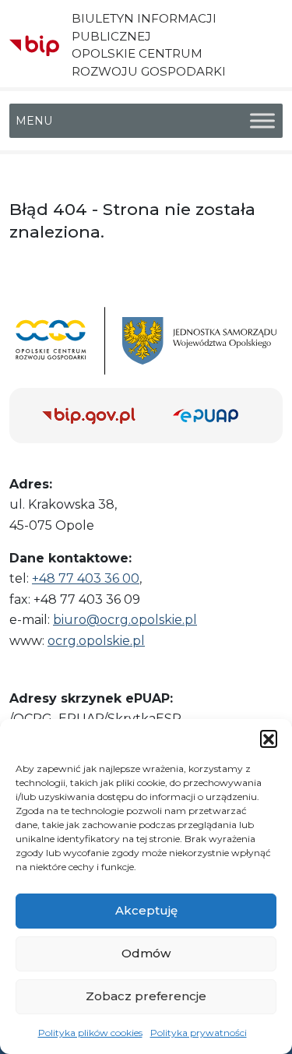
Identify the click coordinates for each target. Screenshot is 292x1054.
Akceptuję (146, 910)
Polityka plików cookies (90, 1032)
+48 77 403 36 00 (85, 578)
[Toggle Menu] (262, 120)
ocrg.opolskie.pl (96, 640)
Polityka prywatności (198, 1032)
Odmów (146, 953)
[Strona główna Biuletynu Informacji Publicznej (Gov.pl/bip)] (95, 415)
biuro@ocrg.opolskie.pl (125, 619)
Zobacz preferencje (146, 996)
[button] (268, 738)
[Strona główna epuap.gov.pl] (211, 415)
